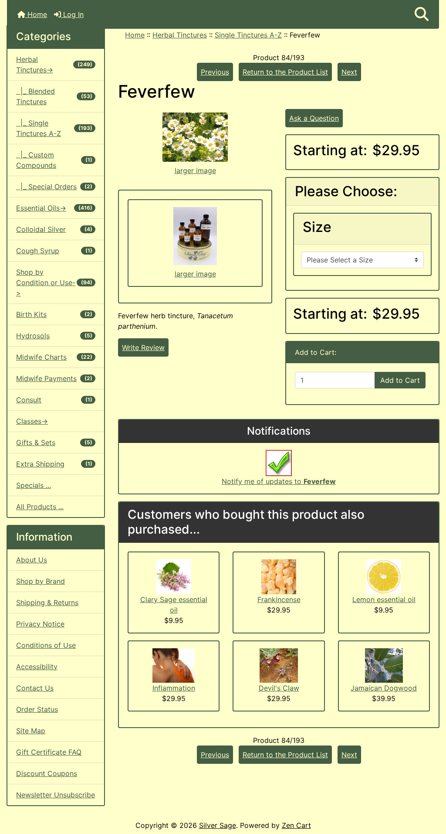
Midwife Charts (54, 357)
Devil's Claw (279, 688)
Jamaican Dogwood (384, 688)
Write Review (143, 347)
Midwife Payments (54, 378)
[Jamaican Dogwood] (384, 664)
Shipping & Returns (47, 602)
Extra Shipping (54, 464)
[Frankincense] (278, 576)
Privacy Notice (40, 624)
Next (349, 72)
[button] (421, 14)
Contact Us (35, 688)
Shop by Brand (40, 581)
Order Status (37, 709)
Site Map (30, 730)
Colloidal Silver (54, 229)
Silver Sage (217, 825)
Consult (54, 399)
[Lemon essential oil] (383, 576)
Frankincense (279, 599)
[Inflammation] (173, 664)
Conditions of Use (46, 645)
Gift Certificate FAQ (48, 752)
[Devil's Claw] (279, 664)
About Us (31, 559)
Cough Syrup (54, 250)
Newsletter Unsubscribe (55, 794)
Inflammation (173, 688)
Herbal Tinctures (179, 35)
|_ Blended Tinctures (54, 96)
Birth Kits (54, 314)
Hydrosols (54, 335)
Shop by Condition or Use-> (54, 282)
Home (36, 14)
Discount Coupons (46, 773)
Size (317, 227)
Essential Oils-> (54, 208)
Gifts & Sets (54, 442)
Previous (215, 72)
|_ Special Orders (54, 186)
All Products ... (40, 506)
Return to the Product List (285, 72)
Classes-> (32, 421)
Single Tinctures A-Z (248, 35)
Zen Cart (296, 825)
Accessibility (36, 666)
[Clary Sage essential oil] (173, 576)
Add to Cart (400, 380)
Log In (72, 14)
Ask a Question (314, 118)
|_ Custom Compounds (54, 160)
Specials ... (33, 485)
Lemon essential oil (384, 599)
